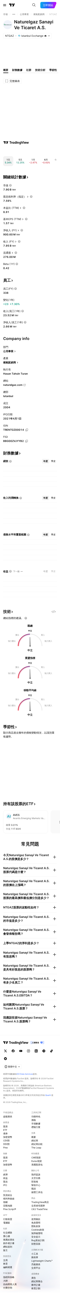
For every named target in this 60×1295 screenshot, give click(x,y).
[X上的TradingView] (5, 1051)
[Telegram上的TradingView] (44, 1051)
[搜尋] (34, 5)
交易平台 (35, 1267)
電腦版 (6, 1222)
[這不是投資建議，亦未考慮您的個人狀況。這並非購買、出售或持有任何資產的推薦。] (25, 618)
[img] (45, 35)
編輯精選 (7, 1267)
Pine (5, 1147)
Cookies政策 (37, 1229)
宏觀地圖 (7, 1205)
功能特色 (35, 1116)
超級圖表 (7, 1116)
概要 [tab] (5, 70)
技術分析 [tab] (40, 70)
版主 (5, 1250)
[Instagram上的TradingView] (28, 1051)
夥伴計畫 (35, 1284)
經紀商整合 (37, 1281)
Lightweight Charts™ (42, 1260)
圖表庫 (34, 1257)
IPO (5, 1185)
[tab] (45, 461)
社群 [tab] (28, 70)
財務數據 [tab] (17, 70)
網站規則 (7, 1246)
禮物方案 (35, 1127)
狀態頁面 (35, 1243)
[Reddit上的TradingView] (5, 1058)
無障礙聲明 (37, 1233)
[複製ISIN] (26, 429)
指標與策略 (8, 1277)
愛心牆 (6, 1236)
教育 (5, 1263)
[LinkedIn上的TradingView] (36, 1051)
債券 (5, 1133)
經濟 (5, 1174)
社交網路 (7, 1232)
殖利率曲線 (8, 1198)
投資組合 (7, 1195)
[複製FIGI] (26, 441)
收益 (5, 1178)
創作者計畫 (8, 1243)
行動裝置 (7, 1219)
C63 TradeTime (39, 1209)
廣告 (33, 1277)
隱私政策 (35, 1226)
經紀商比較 (37, 1144)
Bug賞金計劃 (37, 1240)
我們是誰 (35, 1174)
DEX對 (6, 1144)
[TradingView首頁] (12, 5)
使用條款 (35, 1219)
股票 (5, 1126)
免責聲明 (35, 1222)
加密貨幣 (7, 1137)
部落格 (34, 1181)
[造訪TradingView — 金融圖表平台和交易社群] (16, 142)
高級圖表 (35, 1264)
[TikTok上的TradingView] (51, 1051)
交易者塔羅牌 (38, 1205)
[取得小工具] (53, 611)
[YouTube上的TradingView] (21, 1051)
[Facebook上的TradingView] (13, 1051)
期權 (5, 1202)
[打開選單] (4, 5)
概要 (33, 1137)
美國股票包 (37, 1164)
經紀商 (34, 1140)
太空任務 (35, 1178)
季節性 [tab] (53, 70)
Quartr (48, 1095)
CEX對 (6, 1140)
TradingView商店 (40, 1202)
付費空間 (7, 1287)
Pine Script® (9, 1209)
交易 (5, 1260)
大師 (5, 1280)
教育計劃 (35, 1288)
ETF (5, 1130)
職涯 (33, 1188)
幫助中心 (35, 1185)
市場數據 (35, 1123)
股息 (5, 1181)
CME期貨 (36, 1157)
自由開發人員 (10, 1284)
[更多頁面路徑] (13, 14)
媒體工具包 (37, 1192)
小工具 (34, 1253)
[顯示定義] (10, 185)
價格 (33, 1120)
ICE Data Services (25, 1074)
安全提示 (35, 1236)
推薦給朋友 (8, 1239)
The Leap (36, 1147)
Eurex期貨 (36, 1161)
